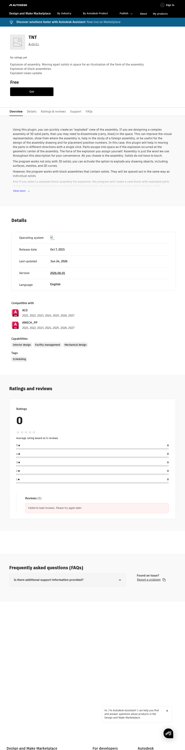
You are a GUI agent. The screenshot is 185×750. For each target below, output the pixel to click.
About (143, 14)
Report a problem (149, 580)
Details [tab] (31, 111)
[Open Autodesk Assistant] (168, 733)
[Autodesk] (18, 5)
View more (19, 191)
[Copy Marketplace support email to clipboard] (164, 580)
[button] (67, 580)
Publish (124, 13)
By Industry (64, 13)
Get (31, 92)
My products (160, 14)
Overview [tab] (16, 111)
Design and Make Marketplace (30, 13)
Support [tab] (75, 111)
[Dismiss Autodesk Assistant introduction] (167, 711)
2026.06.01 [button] (57, 273)
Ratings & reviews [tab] (53, 111)
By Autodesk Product (95, 13)
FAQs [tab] (89, 111)
